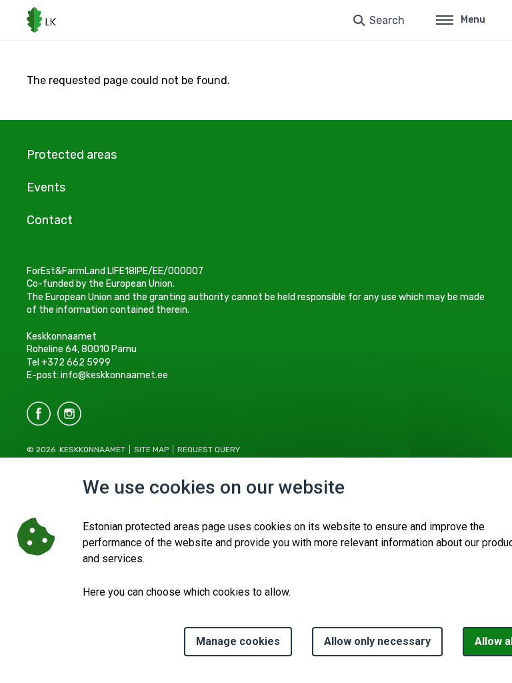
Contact (50, 220)
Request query (208, 449)
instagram (69, 414)
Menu (473, 19)
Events (46, 187)
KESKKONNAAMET (92, 449)
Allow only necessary (377, 641)
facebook (39, 414)
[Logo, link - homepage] (41, 20)
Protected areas (72, 154)
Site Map (151, 449)
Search (387, 20)
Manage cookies (238, 641)
